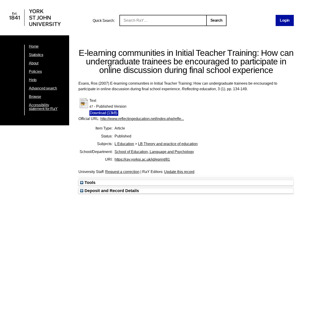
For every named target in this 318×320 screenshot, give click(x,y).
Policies (35, 71)
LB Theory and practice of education (168, 144)
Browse (35, 97)
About (33, 63)
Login (285, 20)
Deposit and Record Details (111, 190)
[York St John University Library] (35, 25)
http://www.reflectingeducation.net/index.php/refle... (142, 119)
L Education (124, 144)
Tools (89, 182)
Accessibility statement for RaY (43, 107)
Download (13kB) (103, 113)
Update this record (179, 172)
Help (33, 80)
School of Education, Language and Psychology (154, 152)
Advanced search (43, 88)
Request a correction (122, 172)
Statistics (36, 55)
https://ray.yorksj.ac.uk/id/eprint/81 (142, 159)
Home (34, 46)
